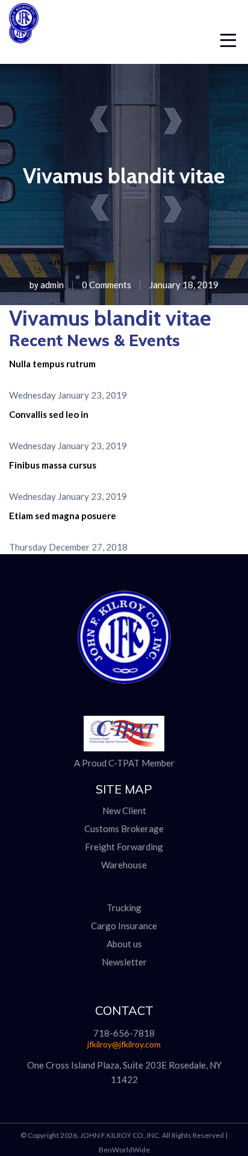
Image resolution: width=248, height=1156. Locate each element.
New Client (124, 810)
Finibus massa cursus (52, 465)
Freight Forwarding (124, 846)
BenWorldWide (124, 1149)
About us (124, 943)
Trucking (124, 907)
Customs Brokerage (124, 828)
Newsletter (124, 961)
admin (52, 284)
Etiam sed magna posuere (62, 515)
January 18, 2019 (184, 284)
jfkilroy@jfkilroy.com (124, 1044)
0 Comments (106, 284)
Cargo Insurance (124, 925)
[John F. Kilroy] (24, 29)
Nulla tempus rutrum (52, 363)
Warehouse (124, 864)
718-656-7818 (124, 1033)
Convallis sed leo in (48, 414)
